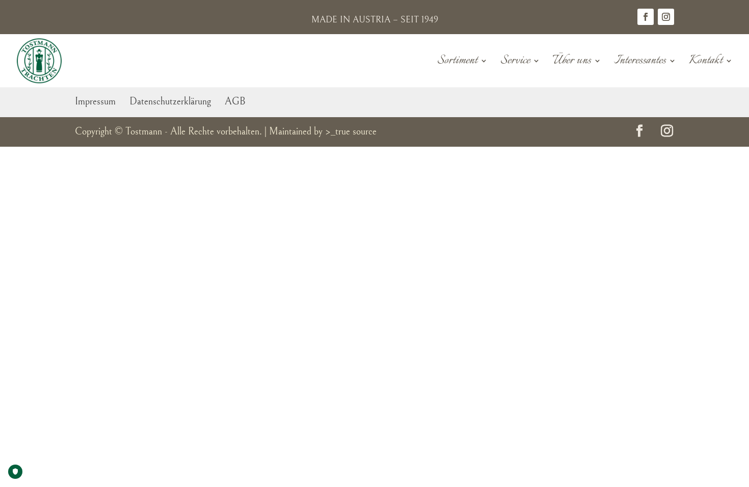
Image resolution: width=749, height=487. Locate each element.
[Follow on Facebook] (645, 17)
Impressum (95, 101)
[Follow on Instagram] (666, 17)
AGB (235, 101)
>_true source (351, 132)
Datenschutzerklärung (170, 101)
